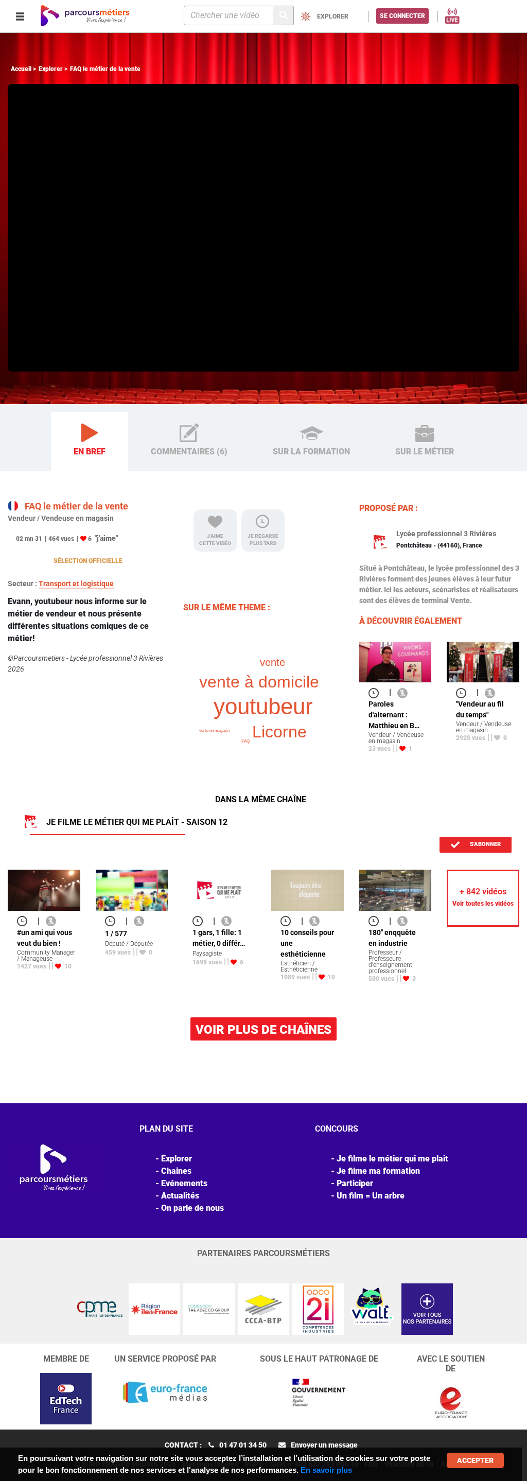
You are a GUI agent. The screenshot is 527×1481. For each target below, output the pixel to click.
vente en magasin (214, 730)
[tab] (89, 442)
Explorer (51, 69)
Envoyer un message (324, 1445)
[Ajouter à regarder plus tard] (376, 692)
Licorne (279, 731)
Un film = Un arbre (371, 1196)
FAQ (245, 741)
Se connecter (402, 16)
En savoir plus (326, 1470)
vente (272, 662)
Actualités (180, 1196)
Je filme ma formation (378, 1171)
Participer (355, 1183)
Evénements (184, 1183)
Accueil (21, 69)
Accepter (475, 1460)
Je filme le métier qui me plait (392, 1158)
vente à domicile (259, 682)
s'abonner (484, 844)
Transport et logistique (76, 583)
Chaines (176, 1171)
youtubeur (263, 706)
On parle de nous (192, 1208)
